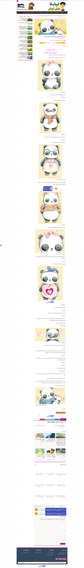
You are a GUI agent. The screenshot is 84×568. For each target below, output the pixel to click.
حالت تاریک (63, 42)
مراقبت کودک (41, 12)
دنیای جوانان (51, 12)
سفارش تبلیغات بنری (25, 552)
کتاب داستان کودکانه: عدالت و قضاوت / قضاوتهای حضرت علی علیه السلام (22, 20)
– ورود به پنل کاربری (50, 554)
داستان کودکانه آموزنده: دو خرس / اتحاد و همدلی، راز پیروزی (23, 37)
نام (64, 531)
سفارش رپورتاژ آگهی (38, 552)
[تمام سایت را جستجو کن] (17, 1)
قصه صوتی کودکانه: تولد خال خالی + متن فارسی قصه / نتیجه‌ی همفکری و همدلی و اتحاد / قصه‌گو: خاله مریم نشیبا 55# (60, 442)
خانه (65, 12)
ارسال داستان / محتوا (26, 12)
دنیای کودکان (62, 12)
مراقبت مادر (46, 12)
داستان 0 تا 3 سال (55, 15)
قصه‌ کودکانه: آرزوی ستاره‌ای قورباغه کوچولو (51, 440)
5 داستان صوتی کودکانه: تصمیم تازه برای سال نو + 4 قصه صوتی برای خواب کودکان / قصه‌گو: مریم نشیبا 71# (25, 28)
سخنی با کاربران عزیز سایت (22, 22)
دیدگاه (64, 521)
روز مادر (57, 422)
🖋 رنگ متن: (48, 42)
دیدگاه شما (55, 40)
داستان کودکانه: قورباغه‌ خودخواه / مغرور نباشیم (23, 49)
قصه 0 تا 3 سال (53, 422)
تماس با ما (36, 12)
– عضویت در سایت (50, 552)
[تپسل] (43, 186)
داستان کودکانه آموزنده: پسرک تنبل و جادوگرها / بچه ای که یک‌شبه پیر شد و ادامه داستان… (22, 46)
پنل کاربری (32, 12)
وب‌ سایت (63, 539)
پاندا (59, 422)
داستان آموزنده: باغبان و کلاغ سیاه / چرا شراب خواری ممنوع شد (23, 41)
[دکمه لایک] (64, 45)
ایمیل (64, 535)
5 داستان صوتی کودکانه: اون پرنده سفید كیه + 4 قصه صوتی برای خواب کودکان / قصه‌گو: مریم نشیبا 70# (25, 33)
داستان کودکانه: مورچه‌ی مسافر (40, 425)
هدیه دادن (49, 422)
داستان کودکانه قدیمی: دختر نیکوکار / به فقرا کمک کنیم (23, 57)
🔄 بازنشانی (41, 42)
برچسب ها (21, 16)
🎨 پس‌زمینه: (55, 42)
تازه (31, 16)
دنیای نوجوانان (57, 12)
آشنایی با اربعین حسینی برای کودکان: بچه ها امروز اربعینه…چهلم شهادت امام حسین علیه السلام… (23, 54)
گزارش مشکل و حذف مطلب (61, 412)
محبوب (28, 16)
